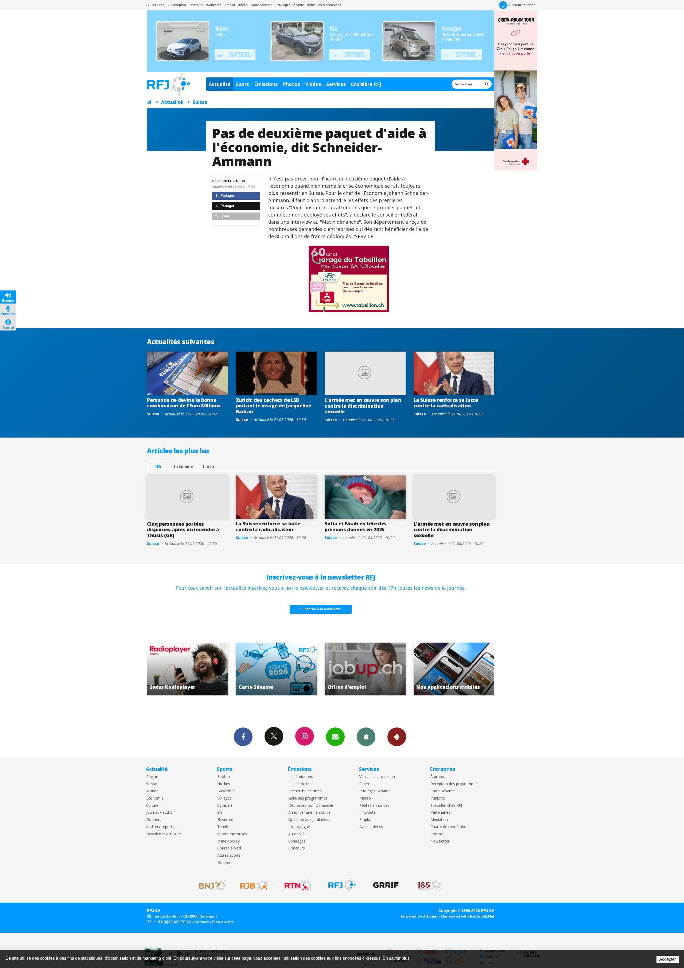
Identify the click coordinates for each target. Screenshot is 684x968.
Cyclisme (224, 805)
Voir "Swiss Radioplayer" (445, 669)
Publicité (437, 798)
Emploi (229, 5)
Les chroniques (301, 784)
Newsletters (335, 736)
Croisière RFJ (366, 84)
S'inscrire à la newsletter (320, 609)
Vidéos (313, 84)
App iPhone (366, 736)
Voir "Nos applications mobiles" (356, 669)
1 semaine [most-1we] (183, 466)
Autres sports (228, 855)
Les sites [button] (157, 5)
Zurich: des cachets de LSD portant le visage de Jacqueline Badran (274, 406)
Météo (365, 798)
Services (336, 84)
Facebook (243, 736)
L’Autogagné (299, 827)
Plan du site (223, 922)
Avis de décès (371, 827)
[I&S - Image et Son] (430, 885)
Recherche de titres (305, 791)
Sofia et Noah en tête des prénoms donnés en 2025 (356, 526)
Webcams (213, 5)
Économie (155, 798)
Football (224, 776)
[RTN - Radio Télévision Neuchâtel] (298, 885)
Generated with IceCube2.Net (467, 916)
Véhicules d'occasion (377, 776)
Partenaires (440, 812)
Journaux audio (159, 812)
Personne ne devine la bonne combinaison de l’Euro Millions (183, 403)
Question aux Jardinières (309, 819)
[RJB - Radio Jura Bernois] (254, 885)
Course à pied (229, 848)
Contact (437, 834)
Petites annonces (374, 805)
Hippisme (225, 819)
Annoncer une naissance (309, 812)
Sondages (296, 841)
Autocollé (296, 834)
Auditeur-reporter (521, 5)
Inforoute (196, 5)
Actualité (220, 84)
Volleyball (225, 798)
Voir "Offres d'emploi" (267, 669)
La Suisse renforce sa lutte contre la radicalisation (446, 403)
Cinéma (365, 784)
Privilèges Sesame (375, 791)
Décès (243, 5)
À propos (438, 776)
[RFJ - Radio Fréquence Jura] (342, 885)
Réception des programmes (454, 784)
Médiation (439, 819)
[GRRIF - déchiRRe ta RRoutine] (386, 885)
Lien (225, 216)
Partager (226, 196)
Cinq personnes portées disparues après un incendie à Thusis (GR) (183, 529)
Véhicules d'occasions (324, 5)
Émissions (266, 84)
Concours (296, 848)
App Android (396, 736)
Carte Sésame (262, 5)
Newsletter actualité (163, 834)
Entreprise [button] (178, 5)
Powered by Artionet (419, 916)
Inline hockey (228, 841)
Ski (219, 812)
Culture (152, 805)
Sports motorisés (232, 834)
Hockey (223, 784)
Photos (291, 84)
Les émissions (300, 776)
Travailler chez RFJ (446, 805)
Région (152, 776)
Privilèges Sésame (289, 5)
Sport (242, 84)
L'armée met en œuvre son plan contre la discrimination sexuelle (363, 406)
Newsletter (439, 841)
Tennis (223, 827)
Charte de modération (449, 827)
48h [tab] (157, 466)
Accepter (667, 959)
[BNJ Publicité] (211, 885)
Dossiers (153, 819)
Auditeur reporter (161, 827)
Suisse (200, 102)
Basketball (226, 791)
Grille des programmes (308, 798)
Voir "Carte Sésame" (179, 669)
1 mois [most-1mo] (208, 466)
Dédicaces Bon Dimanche (310, 805)
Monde (152, 791)
